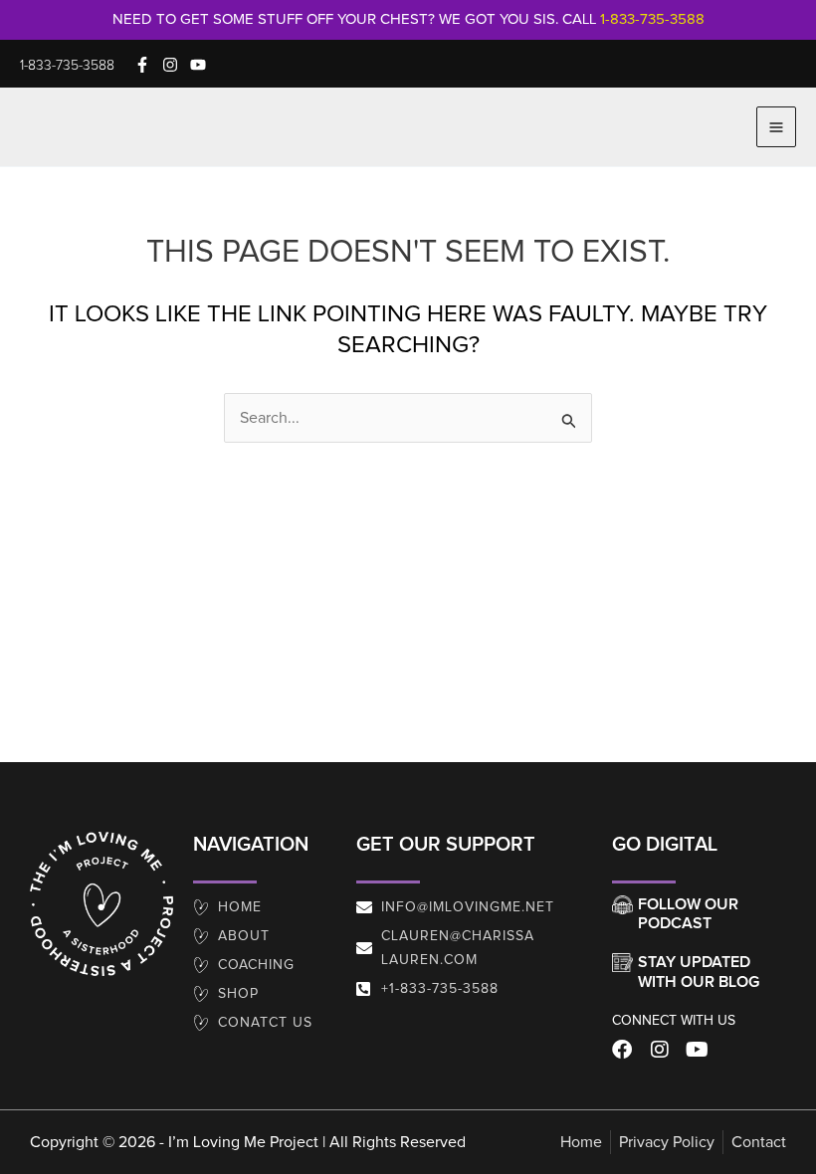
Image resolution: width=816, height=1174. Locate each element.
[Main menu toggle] (776, 126)
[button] (67, 66)
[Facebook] (142, 65)
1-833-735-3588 (652, 19)
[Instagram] (170, 65)
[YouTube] (198, 65)
